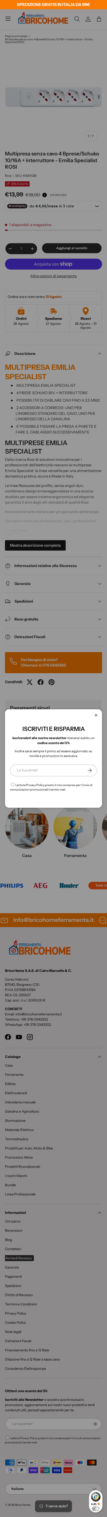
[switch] (95, 1509)
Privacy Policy (35, 785)
